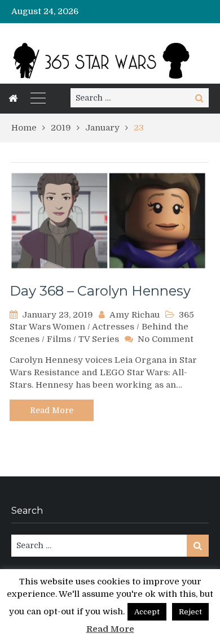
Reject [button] (190, 612)
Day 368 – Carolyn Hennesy (100, 291)
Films (59, 339)
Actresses (113, 327)
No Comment (165, 339)
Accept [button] (147, 612)
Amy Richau (134, 315)
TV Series (98, 339)
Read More (51, 410)
